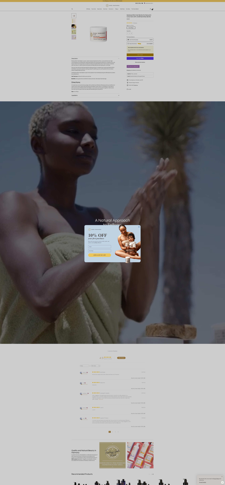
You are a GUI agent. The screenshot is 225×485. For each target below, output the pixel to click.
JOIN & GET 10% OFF (100, 255)
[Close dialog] (139, 227)
